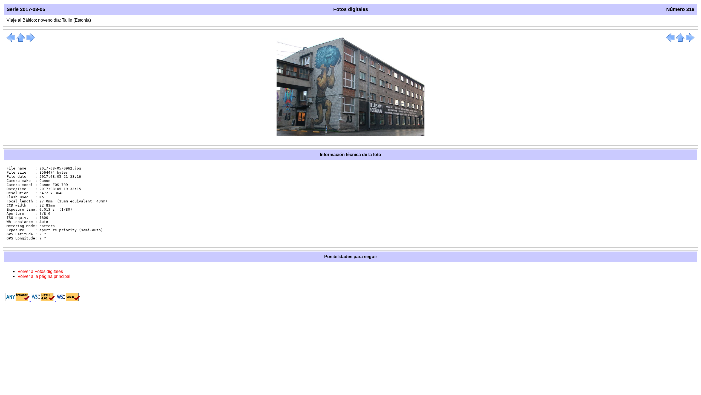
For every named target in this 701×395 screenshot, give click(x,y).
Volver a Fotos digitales (40, 271)
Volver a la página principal (44, 276)
